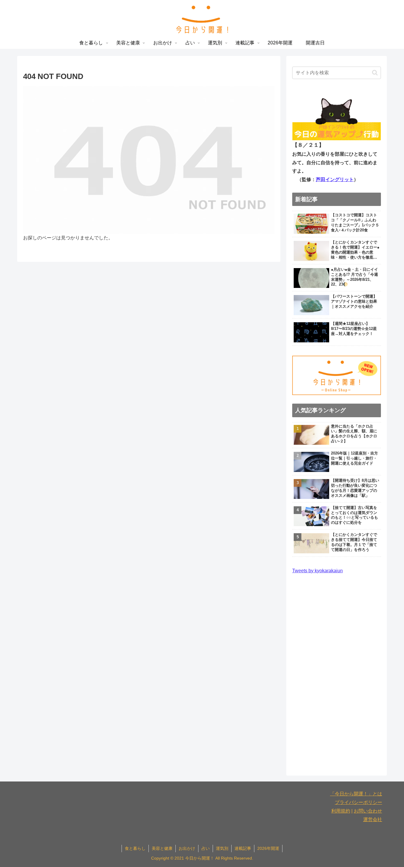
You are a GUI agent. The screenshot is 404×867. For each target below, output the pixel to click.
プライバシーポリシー (358, 802)
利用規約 (340, 810)
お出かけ (187, 848)
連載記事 (243, 848)
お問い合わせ (368, 810)
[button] (375, 72)
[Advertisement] (336, 672)
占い (205, 848)
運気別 (222, 848)
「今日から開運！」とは (356, 793)
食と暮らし (135, 848)
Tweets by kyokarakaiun (317, 570)
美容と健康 (162, 848)
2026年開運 (268, 848)
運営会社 (372, 819)
